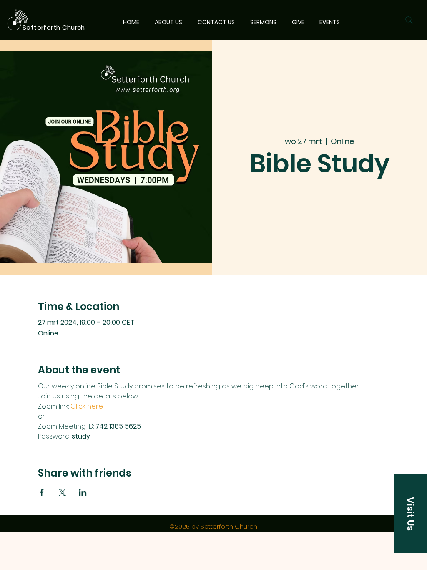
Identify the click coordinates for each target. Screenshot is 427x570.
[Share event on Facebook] (42, 492)
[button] (410, 513)
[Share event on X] (62, 492)
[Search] (409, 20)
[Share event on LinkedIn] (83, 492)
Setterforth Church (54, 27)
